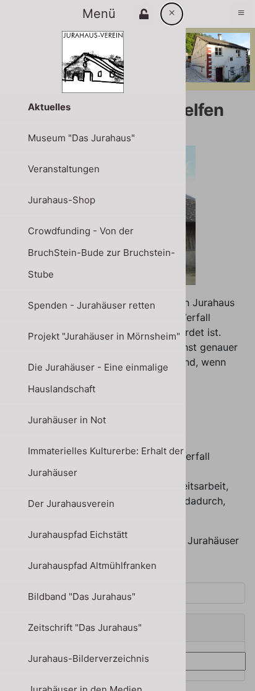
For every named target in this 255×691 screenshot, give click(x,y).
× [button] (171, 12)
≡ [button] (241, 12)
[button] (144, 14)
